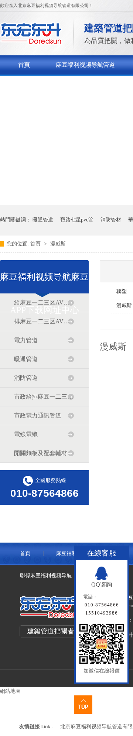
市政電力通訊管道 (37, 415)
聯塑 (121, 291)
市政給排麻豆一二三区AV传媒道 (44, 396)
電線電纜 (26, 434)
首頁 (24, 65)
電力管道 (26, 340)
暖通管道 (43, 220)
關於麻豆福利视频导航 (47, 84)
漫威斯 (58, 244)
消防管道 (26, 378)
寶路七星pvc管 (76, 220)
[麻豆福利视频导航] (31, 42)
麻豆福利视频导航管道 (85, 65)
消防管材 (110, 220)
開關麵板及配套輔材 (40, 453)
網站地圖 (10, 691)
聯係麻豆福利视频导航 (46, 575)
